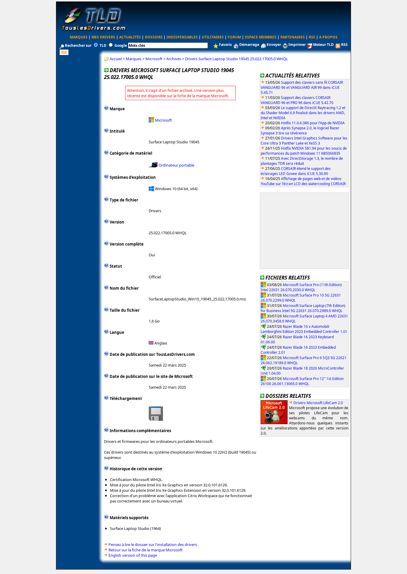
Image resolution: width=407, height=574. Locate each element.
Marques (79, 37)
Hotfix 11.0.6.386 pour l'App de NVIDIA (313, 122)
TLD (103, 45)
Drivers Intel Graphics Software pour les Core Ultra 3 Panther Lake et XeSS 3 (304, 141)
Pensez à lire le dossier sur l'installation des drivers (152, 544)
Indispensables (182, 37)
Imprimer (297, 44)
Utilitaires (213, 37)
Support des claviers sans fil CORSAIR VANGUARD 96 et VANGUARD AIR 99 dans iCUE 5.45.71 (302, 87)
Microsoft (153, 58)
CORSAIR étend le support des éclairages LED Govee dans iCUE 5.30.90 (296, 171)
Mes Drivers (103, 37)
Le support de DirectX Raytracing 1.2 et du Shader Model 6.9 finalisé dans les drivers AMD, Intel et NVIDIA (303, 112)
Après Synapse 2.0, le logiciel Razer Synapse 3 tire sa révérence (300, 130)
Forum (234, 37)
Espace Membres (260, 37)
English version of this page (132, 555)
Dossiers (154, 37)
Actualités (130, 37)
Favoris (225, 44)
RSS (312, 37)
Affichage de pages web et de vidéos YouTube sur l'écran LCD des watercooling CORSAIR (303, 181)
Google (120, 45)
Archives (173, 58)
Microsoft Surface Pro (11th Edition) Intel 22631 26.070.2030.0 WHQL (301, 287)
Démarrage (249, 44)
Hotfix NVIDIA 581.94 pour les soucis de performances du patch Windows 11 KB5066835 (304, 151)
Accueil (116, 58)
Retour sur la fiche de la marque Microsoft (145, 550)
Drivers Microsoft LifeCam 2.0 (318, 402)
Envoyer (274, 44)
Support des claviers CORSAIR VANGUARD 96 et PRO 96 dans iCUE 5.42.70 (297, 100)
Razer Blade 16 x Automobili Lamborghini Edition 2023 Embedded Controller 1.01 (304, 329)
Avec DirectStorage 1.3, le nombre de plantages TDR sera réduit (302, 161)
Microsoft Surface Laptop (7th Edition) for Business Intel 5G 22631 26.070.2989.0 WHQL (303, 308)
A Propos (328, 37)
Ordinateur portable (176, 165)
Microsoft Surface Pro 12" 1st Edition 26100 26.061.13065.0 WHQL (302, 381)
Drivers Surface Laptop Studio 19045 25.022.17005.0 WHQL (236, 58)
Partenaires (292, 37)
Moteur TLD (323, 44)
